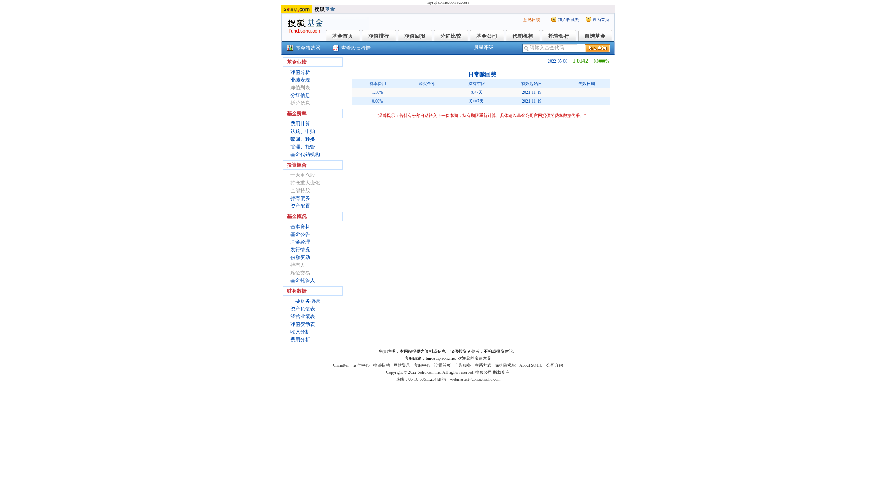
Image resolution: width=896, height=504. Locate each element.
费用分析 (300, 339)
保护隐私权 (505, 365)
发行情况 (300, 249)
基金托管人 (302, 280)
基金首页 (342, 36)
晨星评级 (483, 47)
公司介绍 (554, 365)
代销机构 (522, 36)
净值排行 (378, 36)
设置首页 (442, 365)
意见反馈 (531, 19)
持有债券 (300, 198)
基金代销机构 (305, 154)
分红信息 (300, 95)
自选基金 (595, 36)
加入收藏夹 (568, 19)
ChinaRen (341, 365)
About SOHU (531, 365)
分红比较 (450, 36)
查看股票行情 (356, 48)
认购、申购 (302, 131)
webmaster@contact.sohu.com (475, 379)
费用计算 (300, 123)
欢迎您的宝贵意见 (474, 358)
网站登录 (401, 365)
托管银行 (558, 36)
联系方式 (483, 365)
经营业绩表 (302, 316)
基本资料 (300, 226)
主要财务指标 (305, 301)
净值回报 (414, 36)
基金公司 (486, 36)
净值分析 (300, 72)
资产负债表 (302, 309)
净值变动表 (302, 324)
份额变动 (300, 257)
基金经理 (300, 242)
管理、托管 (302, 146)
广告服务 (462, 365)
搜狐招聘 (381, 365)
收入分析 (300, 332)
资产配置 (300, 206)
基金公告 (300, 234)
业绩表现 (300, 80)
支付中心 (361, 365)
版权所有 (501, 372)
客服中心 (422, 365)
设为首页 (601, 19)
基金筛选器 (308, 48)
